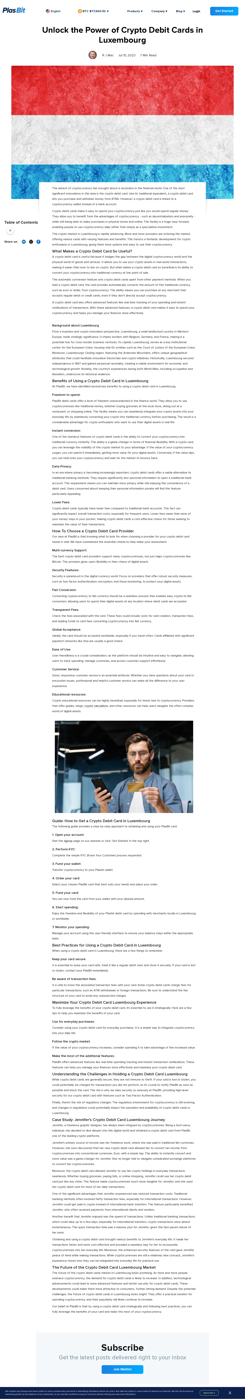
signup (68, 841)
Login (196, 11)
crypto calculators (96, 706)
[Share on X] (31, 241)
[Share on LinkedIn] (24, 241)
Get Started (224, 11)
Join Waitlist (123, 1369)
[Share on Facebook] (38, 241)
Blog (179, 11)
